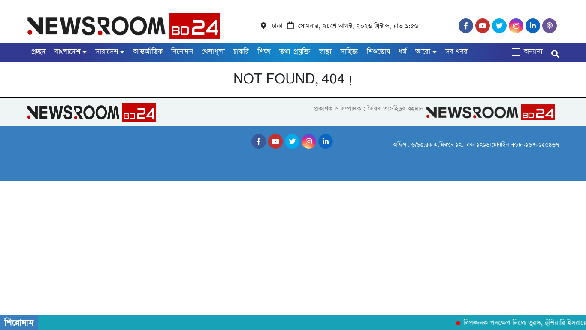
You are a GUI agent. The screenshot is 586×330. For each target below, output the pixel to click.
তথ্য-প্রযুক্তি (294, 52)
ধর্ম (403, 52)
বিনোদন (182, 52)
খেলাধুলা (213, 52)
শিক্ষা (264, 52)
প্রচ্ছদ (38, 52)
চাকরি (241, 52)
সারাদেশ (106, 52)
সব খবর (456, 52)
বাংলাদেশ (67, 52)
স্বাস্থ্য (325, 52)
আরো (422, 52)
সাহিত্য (349, 52)
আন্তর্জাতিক (148, 52)
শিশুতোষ (378, 52)
